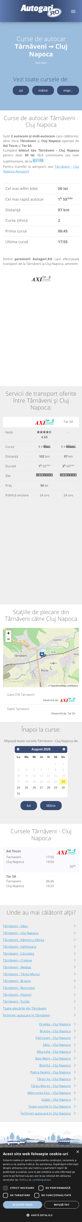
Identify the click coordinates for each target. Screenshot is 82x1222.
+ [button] (8, 633)
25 (26, 787)
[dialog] (41, 1185)
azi (21, 90)
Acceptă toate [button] (23, 1204)
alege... (68, 90)
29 (55, 787)
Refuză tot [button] (61, 1204)
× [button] (77, 1151)
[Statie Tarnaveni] (42, 655)
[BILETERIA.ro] (38, 161)
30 (63, 787)
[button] (41, 1215)
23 (63, 781)
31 (18, 793)
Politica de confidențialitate (35, 1179)
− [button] (8, 639)
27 (41, 787)
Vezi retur (41, 62)
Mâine (51, 805)
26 (34, 787)
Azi (29, 805)
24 (18, 787)
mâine (43, 90)
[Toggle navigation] (73, 11)
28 (48, 787)
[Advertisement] (41, 332)
